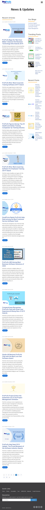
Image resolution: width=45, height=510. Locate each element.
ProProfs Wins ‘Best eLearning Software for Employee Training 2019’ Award (13, 168)
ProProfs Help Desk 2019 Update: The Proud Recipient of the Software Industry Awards (13, 446)
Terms (3, 491)
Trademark (29, 491)
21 (6, 477)
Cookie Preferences (36, 491)
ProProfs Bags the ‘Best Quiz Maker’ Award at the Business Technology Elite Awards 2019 (12, 42)
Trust (18, 491)
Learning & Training (32, 26)
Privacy (7, 491)
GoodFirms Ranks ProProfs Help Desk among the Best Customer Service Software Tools (13, 219)
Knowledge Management (34, 25)
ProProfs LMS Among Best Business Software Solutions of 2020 (13, 264)
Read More (5, 62)
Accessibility (13, 491)
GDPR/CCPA (23, 491)
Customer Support (32, 23)
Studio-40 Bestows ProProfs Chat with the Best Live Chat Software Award (12, 356)
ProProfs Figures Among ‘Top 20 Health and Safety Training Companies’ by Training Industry (13, 126)
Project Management (33, 28)
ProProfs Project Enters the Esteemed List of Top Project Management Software (12, 397)
